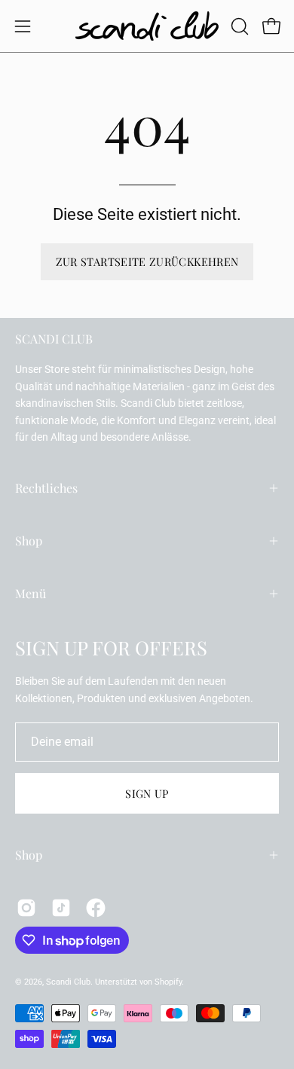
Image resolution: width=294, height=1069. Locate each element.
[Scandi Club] (147, 26)
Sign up (147, 793)
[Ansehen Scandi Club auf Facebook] (95, 907)
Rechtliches (46, 488)
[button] (238, 26)
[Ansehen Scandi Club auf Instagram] (26, 907)
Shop (28, 540)
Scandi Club (68, 982)
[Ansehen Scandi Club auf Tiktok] (61, 907)
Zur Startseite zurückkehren (147, 261)
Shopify (168, 982)
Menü (30, 593)
